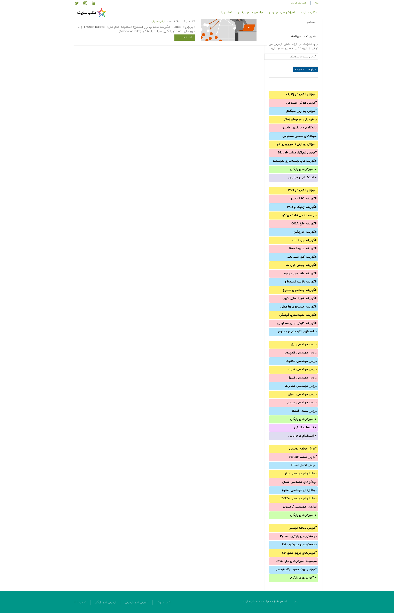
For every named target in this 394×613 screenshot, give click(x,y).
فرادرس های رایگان (250, 12)
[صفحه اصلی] (92, 12)
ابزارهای (300, 507)
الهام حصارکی (158, 22)
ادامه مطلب (185, 37)
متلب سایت (309, 12)
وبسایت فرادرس (298, 3)
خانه (317, 3)
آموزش (303, 449)
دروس (304, 344)
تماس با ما (225, 12)
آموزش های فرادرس (282, 12)
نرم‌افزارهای (301, 473)
